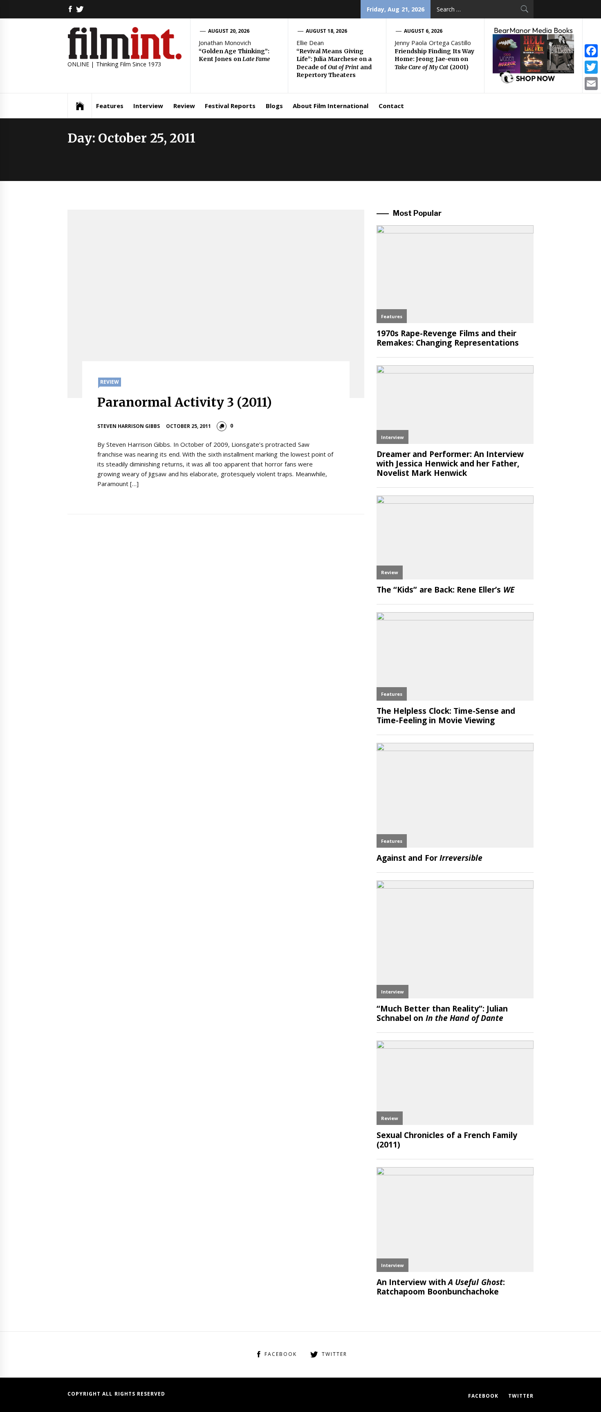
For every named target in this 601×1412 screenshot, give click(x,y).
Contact (391, 106)
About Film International (331, 106)
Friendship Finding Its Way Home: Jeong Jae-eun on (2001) (434, 59)
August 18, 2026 (327, 30)
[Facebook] (591, 51)
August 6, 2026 (423, 30)
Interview (148, 106)
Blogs (274, 106)
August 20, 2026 (229, 30)
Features (109, 106)
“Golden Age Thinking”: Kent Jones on (234, 55)
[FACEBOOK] (70, 9)
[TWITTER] (80, 9)
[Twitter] (591, 67)
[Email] (591, 83)
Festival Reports (230, 106)
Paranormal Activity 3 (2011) (184, 402)
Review (184, 106)
